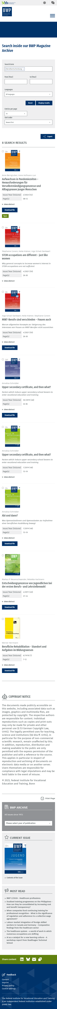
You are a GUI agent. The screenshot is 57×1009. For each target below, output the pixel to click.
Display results (44, 103)
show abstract (9, 204)
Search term (9, 64)
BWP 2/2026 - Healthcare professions (23, 898)
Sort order (8, 117)
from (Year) (9, 77)
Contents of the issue (15, 877)
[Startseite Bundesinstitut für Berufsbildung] (7, 2)
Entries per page (11, 109)
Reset (30, 103)
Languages (9, 89)
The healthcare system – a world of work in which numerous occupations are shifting (29, 932)
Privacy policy (8, 985)
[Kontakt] (53, 3)
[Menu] (52, 16)
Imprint (5, 982)
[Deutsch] (44, 3)
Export (49, 136)
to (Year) (33, 77)
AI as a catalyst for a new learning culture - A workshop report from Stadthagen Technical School (27, 940)
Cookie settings (9, 988)
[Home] (7, 11)
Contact (5, 979)
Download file (10, 210)
